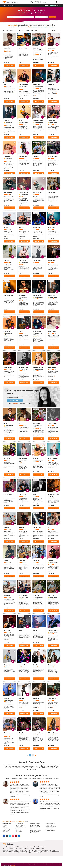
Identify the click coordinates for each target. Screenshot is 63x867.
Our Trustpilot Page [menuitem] (6, 829)
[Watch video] (13, 44)
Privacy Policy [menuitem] (5, 831)
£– (24, 30)
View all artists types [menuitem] (19, 831)
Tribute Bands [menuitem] (18, 829)
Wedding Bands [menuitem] (19, 826)
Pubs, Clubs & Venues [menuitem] (34, 831)
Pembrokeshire (27, 767)
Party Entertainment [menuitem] (34, 827)
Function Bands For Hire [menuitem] (20, 825)
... (7, 58)
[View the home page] (10, 2)
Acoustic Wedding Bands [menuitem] (20, 827)
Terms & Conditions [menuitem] (6, 830)
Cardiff (18, 766)
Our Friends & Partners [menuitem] (50, 830)
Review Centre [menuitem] (5, 827)
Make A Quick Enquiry (15, 400)
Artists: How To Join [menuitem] (49, 827)
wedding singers (29, 26)
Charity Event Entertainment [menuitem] (35, 830)
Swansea (46, 767)
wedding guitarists (38, 26)
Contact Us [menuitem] (5, 825)
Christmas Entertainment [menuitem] (35, 829)
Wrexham (34, 769)
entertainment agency (12, 25)
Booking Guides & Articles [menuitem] (51, 826)
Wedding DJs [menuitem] (18, 830)
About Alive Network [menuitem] (49, 825)
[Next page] (35, 755)
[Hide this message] (59, 864)
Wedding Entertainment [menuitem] (34, 825)
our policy (13, 865)
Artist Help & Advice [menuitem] (49, 829)
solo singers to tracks (48, 26)
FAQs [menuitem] (4, 826)
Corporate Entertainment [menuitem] (35, 826)
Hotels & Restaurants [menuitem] (34, 832)
